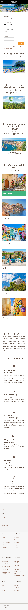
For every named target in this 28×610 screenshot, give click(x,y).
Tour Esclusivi (5, 561)
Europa (3, 587)
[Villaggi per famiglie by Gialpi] (14, 70)
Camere (6, 36)
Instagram (16, 545)
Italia (3, 585)
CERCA (21, 43)
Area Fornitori (17, 593)
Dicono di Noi (17, 550)
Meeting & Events (18, 587)
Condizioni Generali (6, 522)
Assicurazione (5, 525)
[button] (1, 147)
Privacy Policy (5, 528)
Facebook (16, 542)
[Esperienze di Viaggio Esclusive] (14, 106)
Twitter (16, 547)
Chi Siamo (4, 517)
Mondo (3, 590)
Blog (15, 539)
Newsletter (17, 537)
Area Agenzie (17, 590)
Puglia (3, 509)
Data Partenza (7, 32)
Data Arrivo (6, 27)
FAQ (3, 520)
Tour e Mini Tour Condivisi (8, 563)
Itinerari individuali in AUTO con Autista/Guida (6, 568)
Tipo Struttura (7, 22)
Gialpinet (16, 585)
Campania (4, 507)
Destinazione (7, 16)
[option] (14, 146)
